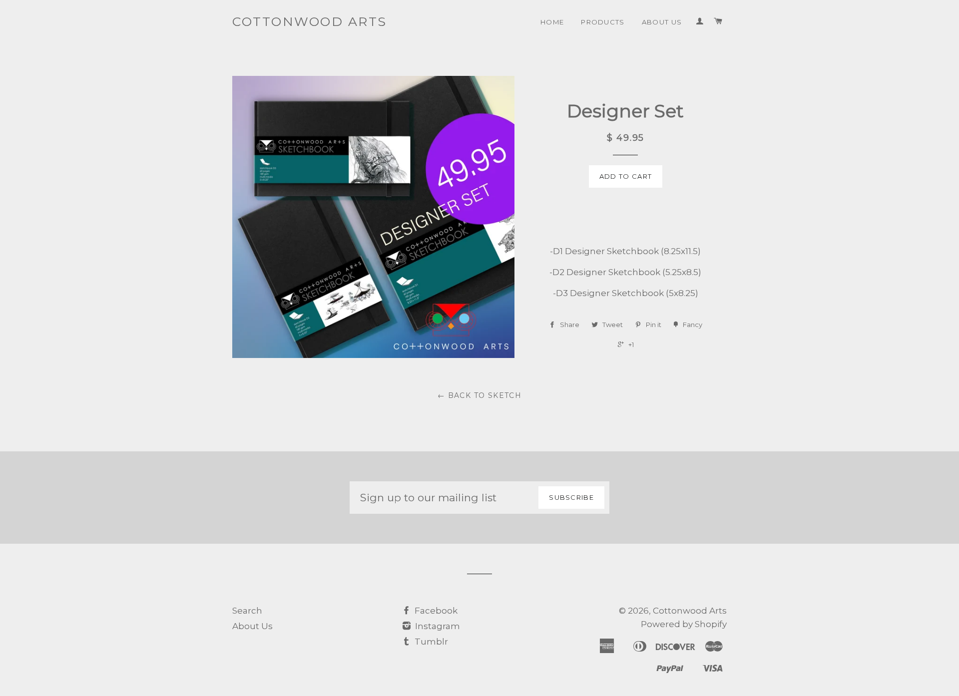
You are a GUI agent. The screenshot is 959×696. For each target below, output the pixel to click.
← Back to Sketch (479, 395)
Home (552, 22)
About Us (662, 22)
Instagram (436, 626)
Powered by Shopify (684, 624)
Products (603, 22)
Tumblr (430, 642)
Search (247, 611)
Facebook (435, 611)
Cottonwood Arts (309, 21)
